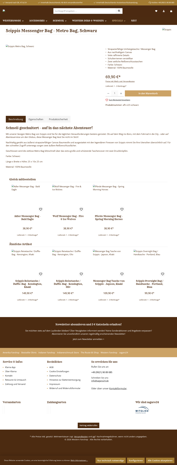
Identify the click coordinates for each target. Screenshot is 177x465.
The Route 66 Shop (90, 352)
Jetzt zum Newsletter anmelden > (88, 339)
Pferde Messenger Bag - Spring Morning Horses (109, 218)
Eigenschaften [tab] (36, 119)
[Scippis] (166, 32)
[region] (53, 74)
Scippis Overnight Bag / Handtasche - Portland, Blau (149, 284)
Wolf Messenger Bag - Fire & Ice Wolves (68, 218)
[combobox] (84, 11)
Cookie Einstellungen (59, 371)
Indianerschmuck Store (68, 352)
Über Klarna (10, 371)
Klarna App (10, 367)
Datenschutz (55, 375)
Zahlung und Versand (15, 384)
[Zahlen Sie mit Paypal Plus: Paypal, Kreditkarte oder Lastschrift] (50, 409)
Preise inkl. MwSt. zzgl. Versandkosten (120, 81)
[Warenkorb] (171, 11)
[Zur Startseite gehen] (13, 11)
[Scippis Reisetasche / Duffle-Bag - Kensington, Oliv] (68, 263)
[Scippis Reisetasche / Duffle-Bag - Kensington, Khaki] (27, 263)
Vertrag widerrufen (88, 425)
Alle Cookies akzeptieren (160, 460)
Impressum (54, 384)
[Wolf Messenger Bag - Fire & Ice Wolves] (68, 199)
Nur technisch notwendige (110, 460)
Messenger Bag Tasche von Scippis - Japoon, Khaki (109, 282)
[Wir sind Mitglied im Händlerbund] (143, 409)
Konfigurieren (136, 460)
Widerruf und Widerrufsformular (64, 388)
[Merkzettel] (156, 11)
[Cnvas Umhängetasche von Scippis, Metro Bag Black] (53, 74)
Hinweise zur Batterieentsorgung (64, 379)
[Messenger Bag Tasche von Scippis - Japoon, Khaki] (109, 263)
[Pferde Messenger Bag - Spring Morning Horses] (109, 199)
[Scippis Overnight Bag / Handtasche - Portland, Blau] (149, 263)
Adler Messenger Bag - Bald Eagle (27, 218)
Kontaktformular (118, 388)
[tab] (16, 119)
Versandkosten (81, 436)
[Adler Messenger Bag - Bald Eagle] (27, 199)
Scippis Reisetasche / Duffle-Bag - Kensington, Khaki (27, 284)
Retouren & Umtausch (15, 379)
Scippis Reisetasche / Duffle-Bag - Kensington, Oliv (68, 284)
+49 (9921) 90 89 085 (101, 372)
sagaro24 (123, 352)
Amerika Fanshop (11, 352)
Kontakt (8, 375)
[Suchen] (119, 11)
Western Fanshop (109, 352)
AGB (51, 367)
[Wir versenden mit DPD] (4, 409)
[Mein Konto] (164, 11)
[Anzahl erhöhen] (121, 93)
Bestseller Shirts (29, 352)
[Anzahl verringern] (108, 93)
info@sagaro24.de (100, 380)
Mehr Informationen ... (79, 460)
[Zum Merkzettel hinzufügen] (40, 209)
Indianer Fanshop (46, 352)
